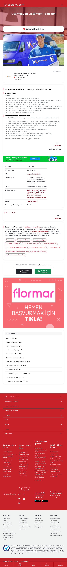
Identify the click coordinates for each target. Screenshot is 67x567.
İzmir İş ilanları (7, 462)
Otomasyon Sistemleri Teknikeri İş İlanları (36, 196)
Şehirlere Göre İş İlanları (11, 397)
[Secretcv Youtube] (19, 499)
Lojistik (38, 174)
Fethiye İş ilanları (23, 466)
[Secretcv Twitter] (24, 494)
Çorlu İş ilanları (23, 461)
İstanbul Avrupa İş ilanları (9, 454)
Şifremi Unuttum (23, 525)
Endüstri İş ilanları (54, 451)
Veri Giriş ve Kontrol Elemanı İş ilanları (39, 476)
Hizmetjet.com (39, 527)
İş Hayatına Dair (7, 523)
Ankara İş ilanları (7, 460)
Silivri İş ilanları (22, 473)
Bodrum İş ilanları (23, 459)
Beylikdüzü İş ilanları (24, 457)
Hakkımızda (6, 518)
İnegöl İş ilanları (23, 471)
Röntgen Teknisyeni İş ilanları (40, 463)
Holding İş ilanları (54, 454)
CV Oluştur (33, 231)
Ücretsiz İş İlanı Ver (8, 535)
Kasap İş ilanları (39, 448)
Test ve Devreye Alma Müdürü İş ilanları (40, 473)
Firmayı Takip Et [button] (10, 213)
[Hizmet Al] (33, 159)
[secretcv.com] (14, 5)
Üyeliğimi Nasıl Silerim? (9, 533)
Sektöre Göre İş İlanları (11, 410)
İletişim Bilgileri (23, 523)
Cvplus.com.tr (38, 523)
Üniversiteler (6, 527)
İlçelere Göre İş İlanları (11, 401)
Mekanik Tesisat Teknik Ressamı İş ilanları (40, 457)
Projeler (7, 429)
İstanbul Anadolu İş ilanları (8, 456)
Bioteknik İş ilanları (55, 467)
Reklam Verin (22, 529)
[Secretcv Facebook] (19, 494)
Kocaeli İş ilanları (7, 469)
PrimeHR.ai (38, 518)
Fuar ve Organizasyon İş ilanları (56, 461)
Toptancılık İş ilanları (55, 458)
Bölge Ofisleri (8, 433)
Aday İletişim (22, 520)
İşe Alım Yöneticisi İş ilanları (40, 454)
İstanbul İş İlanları (31, 17)
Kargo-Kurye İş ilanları (56, 474)
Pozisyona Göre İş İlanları (12, 406)
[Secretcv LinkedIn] (24, 499)
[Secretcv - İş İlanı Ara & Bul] (38, 501)
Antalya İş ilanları (7, 467)
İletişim (7, 420)
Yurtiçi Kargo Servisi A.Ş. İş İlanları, (37, 191)
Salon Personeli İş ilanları (41, 470)
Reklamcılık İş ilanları (55, 456)
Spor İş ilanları (54, 469)
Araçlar (7, 424)
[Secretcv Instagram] (19, 503)
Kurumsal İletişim (23, 518)
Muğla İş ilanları (7, 471)
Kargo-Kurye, (31, 174)
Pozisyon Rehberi (8, 525)
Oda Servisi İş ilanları (40, 461)
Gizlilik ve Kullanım (8, 531)
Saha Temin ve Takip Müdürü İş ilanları (40, 467)
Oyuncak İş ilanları (55, 471)
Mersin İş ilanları (7, 474)
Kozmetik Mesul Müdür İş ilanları (41, 450)
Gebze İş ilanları (23, 468)
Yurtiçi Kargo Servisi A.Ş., (35, 190)
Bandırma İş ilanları (24, 454)
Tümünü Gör (6, 476)
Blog (4, 520)
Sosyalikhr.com (39, 520)
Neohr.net (37, 525)
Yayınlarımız (6, 529)
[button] (57, 146)
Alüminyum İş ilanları (55, 464)
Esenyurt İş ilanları (23, 464)
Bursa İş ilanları (7, 464)
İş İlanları (23, 17)
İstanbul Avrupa (32, 201)
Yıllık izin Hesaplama (56, 535)
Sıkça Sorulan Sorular (25, 527)
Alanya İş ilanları (23, 452)
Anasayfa (18, 17)
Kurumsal (7, 415)
